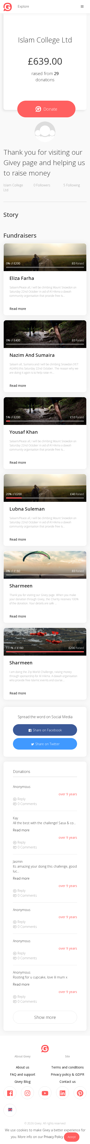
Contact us (68, 1081)
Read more (17, 308)
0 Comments (27, 804)
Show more (45, 1017)
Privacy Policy (53, 1137)
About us (22, 1067)
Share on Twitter (47, 744)
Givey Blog (22, 1081)
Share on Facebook (47, 730)
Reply (21, 799)
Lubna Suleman (27, 509)
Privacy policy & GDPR (67, 1074)
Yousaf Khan (23, 432)
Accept (72, 1137)
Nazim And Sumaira (32, 355)
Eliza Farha (21, 278)
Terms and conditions (67, 1067)
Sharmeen (21, 586)
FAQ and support (22, 1074)
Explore (23, 6)
